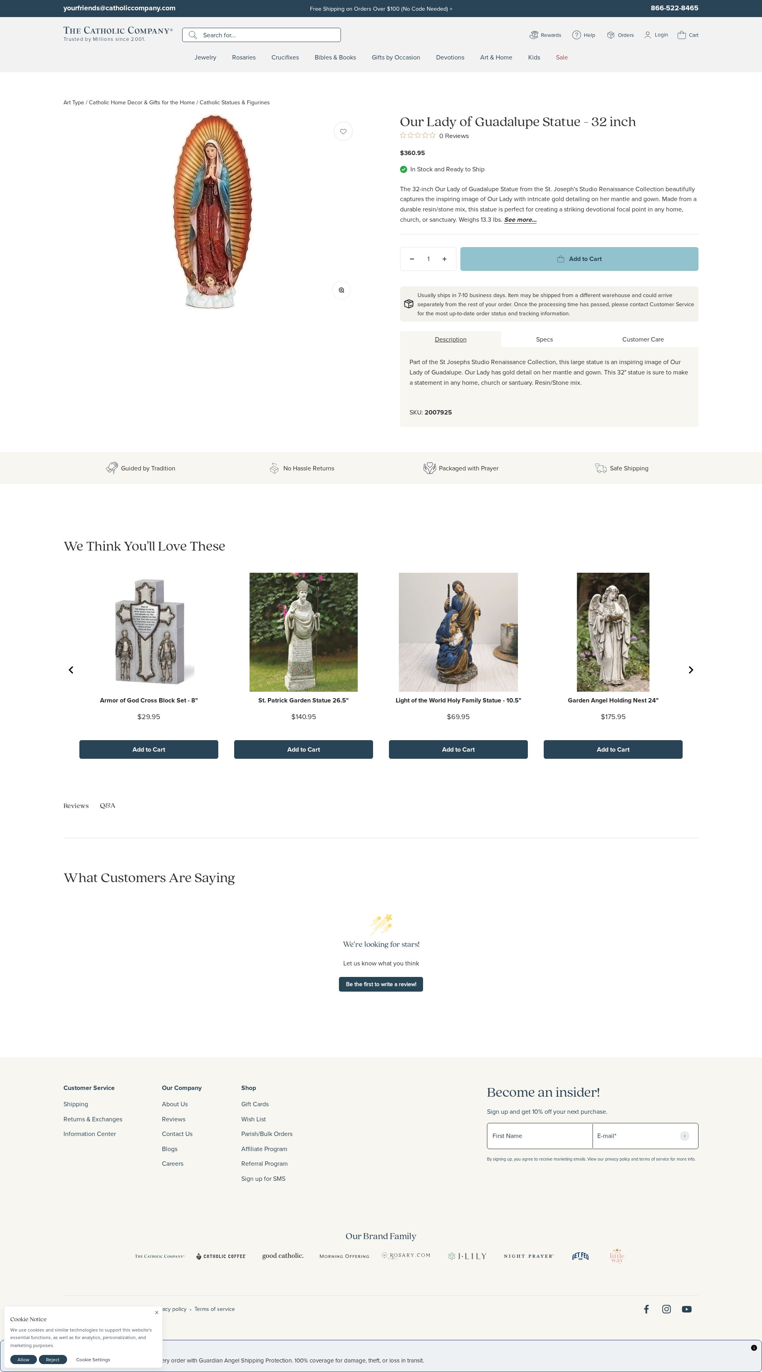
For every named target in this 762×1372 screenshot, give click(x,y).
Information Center (90, 1133)
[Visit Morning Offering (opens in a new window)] (344, 1256)
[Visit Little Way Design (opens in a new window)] (617, 1256)
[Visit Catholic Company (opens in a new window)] (160, 1256)
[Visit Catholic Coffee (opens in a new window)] (221, 1256)
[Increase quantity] (444, 259)
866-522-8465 (674, 8)
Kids (534, 57)
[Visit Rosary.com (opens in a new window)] (406, 1256)
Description (451, 339)
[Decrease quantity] (411, 259)
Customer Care (643, 339)
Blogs (169, 1148)
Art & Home (496, 57)
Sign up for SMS (263, 1178)
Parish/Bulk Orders (266, 1133)
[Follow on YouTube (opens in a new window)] (686, 1309)
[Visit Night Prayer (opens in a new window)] (529, 1256)
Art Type (74, 102)
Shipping (76, 1104)
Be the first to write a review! (381, 984)
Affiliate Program (264, 1148)
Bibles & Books (335, 57)
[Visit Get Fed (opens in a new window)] (580, 1256)
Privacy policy (170, 1309)
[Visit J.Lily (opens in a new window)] (467, 1256)
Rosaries (244, 57)
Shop (248, 1087)
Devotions (450, 57)
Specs (544, 339)
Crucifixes (285, 57)
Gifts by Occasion (396, 57)
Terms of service (214, 1309)
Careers (172, 1163)
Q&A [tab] (107, 805)
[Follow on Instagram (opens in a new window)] (666, 1309)
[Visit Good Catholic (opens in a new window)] (283, 1256)
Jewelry (205, 57)
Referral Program (264, 1163)
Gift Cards (255, 1104)
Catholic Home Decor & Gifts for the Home (142, 102)
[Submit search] (194, 35)
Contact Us (177, 1133)
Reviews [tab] (76, 805)
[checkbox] (343, 131)
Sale (562, 57)
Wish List (253, 1119)
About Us (175, 1104)
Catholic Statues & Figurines (235, 102)
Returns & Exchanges (93, 1119)
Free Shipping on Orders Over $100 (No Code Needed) (381, 8)
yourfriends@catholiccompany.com (119, 8)
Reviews (173, 1119)
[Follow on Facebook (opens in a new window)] (646, 1309)
